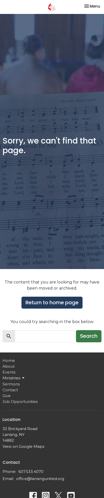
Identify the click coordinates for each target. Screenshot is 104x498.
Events (9, 372)
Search (88, 336)
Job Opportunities (20, 401)
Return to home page (52, 302)
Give (7, 395)
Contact (10, 389)
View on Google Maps (23, 446)
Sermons (11, 384)
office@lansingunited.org (40, 478)
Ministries (11, 378)
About (9, 366)
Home (9, 360)
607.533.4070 (30, 471)
